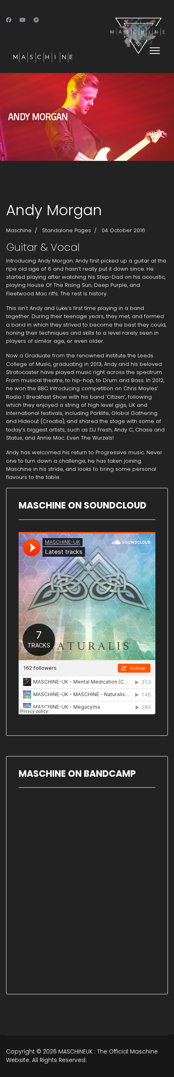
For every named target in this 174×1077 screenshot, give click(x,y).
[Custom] (36, 20)
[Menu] (153, 51)
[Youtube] (22, 20)
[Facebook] (8, 20)
